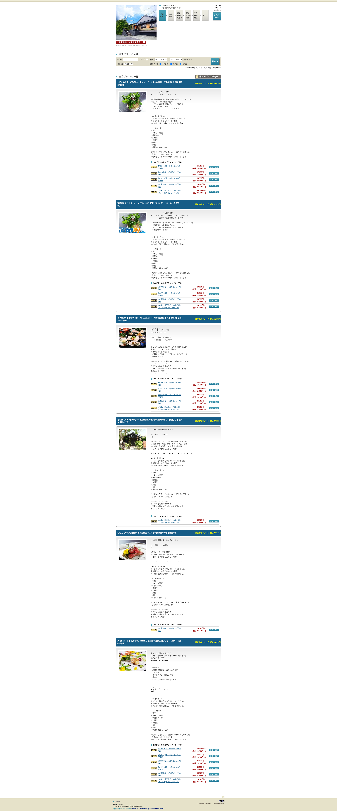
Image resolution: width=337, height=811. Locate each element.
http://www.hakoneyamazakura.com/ (148, 809)
